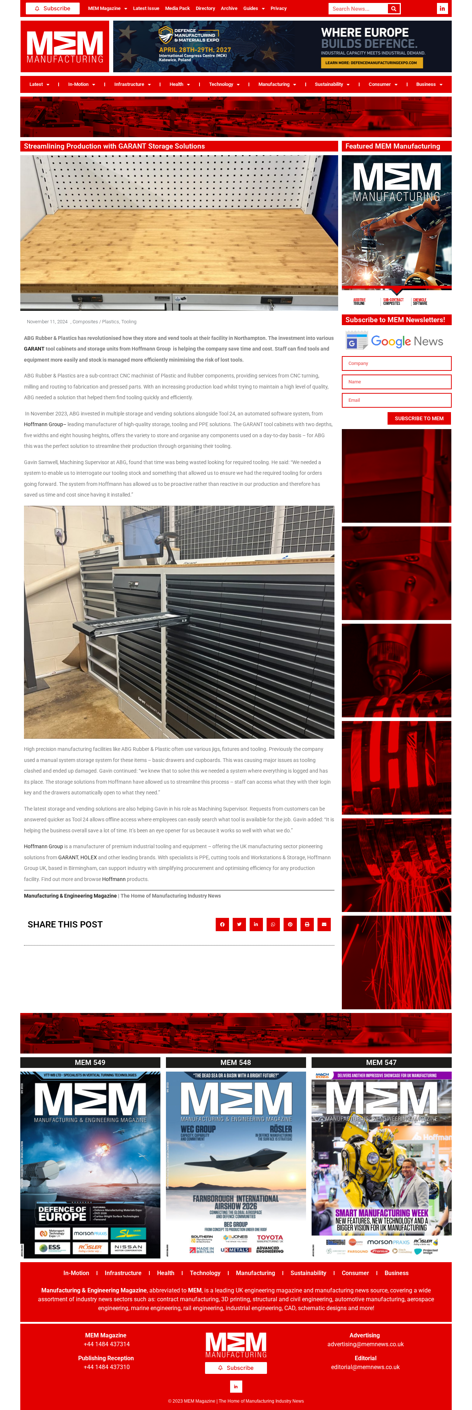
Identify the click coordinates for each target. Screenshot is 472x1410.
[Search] (394, 8)
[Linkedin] (442, 8)
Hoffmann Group (43, 846)
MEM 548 (236, 1062)
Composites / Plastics (96, 321)
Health (176, 84)
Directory (205, 8)
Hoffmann (114, 879)
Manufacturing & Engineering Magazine (70, 896)
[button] (222, 924)
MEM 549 (90, 1062)
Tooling (128, 321)
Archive (229, 8)
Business (426, 84)
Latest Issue (146, 8)
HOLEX (88, 857)
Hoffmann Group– (45, 424)
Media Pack (177, 8)
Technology (221, 84)
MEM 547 (381, 1062)
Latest (36, 84)
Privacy (279, 8)
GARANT (68, 857)
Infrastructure (129, 84)
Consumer (380, 84)
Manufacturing (273, 84)
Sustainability (329, 84)
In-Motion (78, 84)
